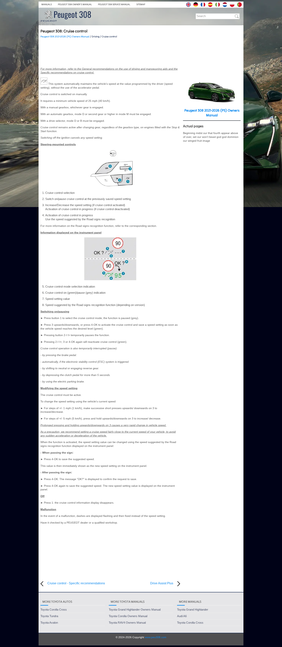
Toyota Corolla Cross (53, 609)
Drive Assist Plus (161, 583)
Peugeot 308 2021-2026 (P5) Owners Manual (64, 36)
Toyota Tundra (49, 616)
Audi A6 (182, 616)
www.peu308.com (155, 637)
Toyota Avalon (49, 622)
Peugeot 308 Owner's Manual (75, 4)
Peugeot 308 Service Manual (114, 4)
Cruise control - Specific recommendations (76, 583)
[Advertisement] (110, 52)
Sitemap (140, 4)
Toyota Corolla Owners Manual (128, 616)
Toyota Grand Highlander (192, 609)
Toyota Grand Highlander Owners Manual (135, 609)
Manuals (46, 4)
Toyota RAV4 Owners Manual (127, 622)
